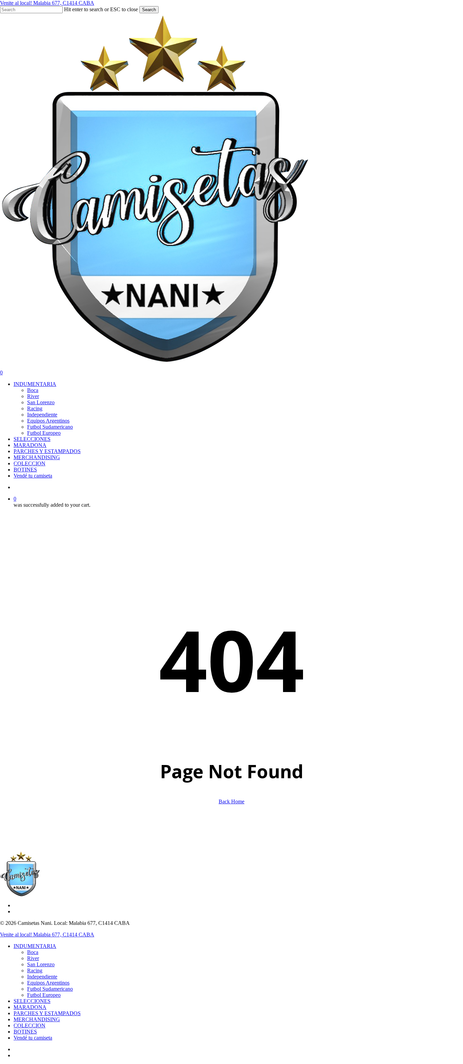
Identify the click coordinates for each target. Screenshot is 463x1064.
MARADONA (30, 1007)
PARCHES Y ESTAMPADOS (47, 1013)
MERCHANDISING (37, 1019)
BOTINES (25, 1031)
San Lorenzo (41, 964)
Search (149, 9)
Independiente (42, 976)
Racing (34, 970)
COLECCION (29, 1025)
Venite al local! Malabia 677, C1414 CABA (47, 3)
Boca (32, 952)
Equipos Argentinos (48, 983)
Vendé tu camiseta (33, 1038)
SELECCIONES (32, 1001)
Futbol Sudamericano (50, 989)
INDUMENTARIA (35, 946)
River (33, 958)
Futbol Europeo (44, 995)
